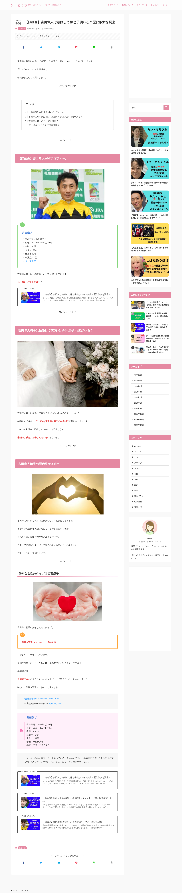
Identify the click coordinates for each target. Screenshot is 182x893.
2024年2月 (138, 402)
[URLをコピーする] (111, 47)
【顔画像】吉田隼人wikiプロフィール (46, 112)
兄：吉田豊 (30, 261)
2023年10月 (139, 425)
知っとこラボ (21, 4)
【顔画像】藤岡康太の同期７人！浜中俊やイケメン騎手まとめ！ (73, 821)
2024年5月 (138, 386)
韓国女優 (138, 507)
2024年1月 (138, 408)
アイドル (138, 451)
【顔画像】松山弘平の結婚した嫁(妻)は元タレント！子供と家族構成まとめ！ (77, 799)
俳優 (136, 473)
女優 (136, 479)
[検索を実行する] (166, 107)
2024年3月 (138, 397)
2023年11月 (139, 419)
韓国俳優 (138, 501)
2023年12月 (139, 414)
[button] (23, 47)
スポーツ (22, 28)
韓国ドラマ (139, 496)
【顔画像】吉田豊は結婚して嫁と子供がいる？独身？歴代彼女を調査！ (77, 294)
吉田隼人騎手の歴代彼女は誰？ (43, 121)
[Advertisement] (150, 56)
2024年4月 (138, 391)
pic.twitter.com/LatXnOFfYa (47, 698)
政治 (136, 485)
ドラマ (137, 468)
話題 (136, 490)
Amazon (137, 446)
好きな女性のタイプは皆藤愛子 (46, 124)
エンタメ (138, 457)
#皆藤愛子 (29, 698)
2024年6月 (138, 380)
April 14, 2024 (55, 703)
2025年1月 (138, 375)
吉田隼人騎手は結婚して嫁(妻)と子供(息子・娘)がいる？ (55, 116)
